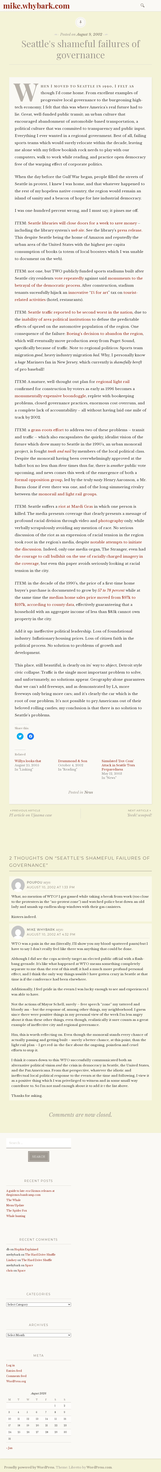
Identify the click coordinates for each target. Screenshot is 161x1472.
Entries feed (14, 1370)
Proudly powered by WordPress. (29, 1467)
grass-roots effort (47, 430)
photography (110, 521)
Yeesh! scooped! (139, 813)
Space (29, 1265)
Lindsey (11, 1260)
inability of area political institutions (56, 319)
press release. (129, 230)
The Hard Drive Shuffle (40, 1254)
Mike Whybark (41, 930)
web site (77, 230)
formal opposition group (38, 480)
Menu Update (15, 1205)
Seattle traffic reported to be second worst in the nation (80, 312)
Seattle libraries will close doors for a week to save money (82, 223)
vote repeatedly (69, 278)
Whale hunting (15, 1216)
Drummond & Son (72, 761)
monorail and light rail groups (67, 494)
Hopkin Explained (26, 1249)
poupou (34, 882)
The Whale (13, 1200)
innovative (78, 292)
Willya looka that (28, 761)
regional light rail (113, 382)
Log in (10, 1365)
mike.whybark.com (36, 5)
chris (9, 1270)
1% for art (99, 292)
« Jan (9, 1448)
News (88, 792)
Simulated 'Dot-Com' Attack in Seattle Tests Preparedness (118, 765)
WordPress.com (99, 1467)
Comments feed (16, 1376)
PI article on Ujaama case (30, 813)
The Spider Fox (16, 1210)
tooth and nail (59, 451)
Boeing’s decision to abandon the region (104, 334)
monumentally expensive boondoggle (50, 396)
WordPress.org (16, 1381)
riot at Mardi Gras (75, 506)
